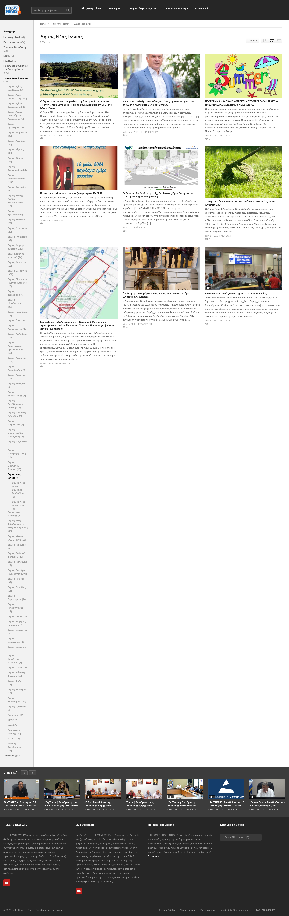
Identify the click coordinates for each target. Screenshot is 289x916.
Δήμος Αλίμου (15, 158)
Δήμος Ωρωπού (17, 706)
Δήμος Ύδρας (16, 667)
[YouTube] (6, 882)
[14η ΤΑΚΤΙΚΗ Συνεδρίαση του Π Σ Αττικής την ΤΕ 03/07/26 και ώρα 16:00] (226, 789)
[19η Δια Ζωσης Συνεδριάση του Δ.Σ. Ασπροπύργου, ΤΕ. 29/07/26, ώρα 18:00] (267, 789)
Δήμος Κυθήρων (17, 383)
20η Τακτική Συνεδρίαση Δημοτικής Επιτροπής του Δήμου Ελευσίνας (182, 804)
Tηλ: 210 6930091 (266, 910)
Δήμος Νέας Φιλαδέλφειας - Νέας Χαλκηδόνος (18, 524)
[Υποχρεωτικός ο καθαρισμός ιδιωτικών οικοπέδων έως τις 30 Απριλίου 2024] (243, 172)
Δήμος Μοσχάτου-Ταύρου (14, 466)
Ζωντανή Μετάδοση (174, 8)
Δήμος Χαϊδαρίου (17, 689)
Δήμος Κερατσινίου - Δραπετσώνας (16, 346)
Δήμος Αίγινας (16, 149)
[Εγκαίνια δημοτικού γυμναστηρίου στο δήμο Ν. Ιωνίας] (243, 268)
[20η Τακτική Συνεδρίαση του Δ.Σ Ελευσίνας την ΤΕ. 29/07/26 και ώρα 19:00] (62, 789)
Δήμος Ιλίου (15, 320)
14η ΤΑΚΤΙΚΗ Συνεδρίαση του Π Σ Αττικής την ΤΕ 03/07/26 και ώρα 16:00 (226, 804)
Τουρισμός (9, 755)
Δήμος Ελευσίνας (17, 270)
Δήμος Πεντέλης (17, 587)
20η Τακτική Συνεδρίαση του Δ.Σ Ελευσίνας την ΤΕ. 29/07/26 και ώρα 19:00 (61, 804)
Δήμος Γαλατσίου (17, 228)
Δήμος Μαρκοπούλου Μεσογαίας (16, 433)
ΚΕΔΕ (11, 720)
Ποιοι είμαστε (115, 8)
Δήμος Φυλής (15, 681)
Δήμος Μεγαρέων (17, 441)
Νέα (5, 55)
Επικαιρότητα (11, 42)
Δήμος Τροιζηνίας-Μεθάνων (14, 659)
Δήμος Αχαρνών (17, 187)
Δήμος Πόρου (16, 616)
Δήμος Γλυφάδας (17, 236)
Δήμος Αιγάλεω (16, 141)
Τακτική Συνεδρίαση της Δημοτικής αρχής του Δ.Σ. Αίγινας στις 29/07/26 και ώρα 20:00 (143, 804)
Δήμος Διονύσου (17, 262)
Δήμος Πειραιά (16, 578)
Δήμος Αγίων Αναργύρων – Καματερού (15, 115)
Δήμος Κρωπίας (17, 375)
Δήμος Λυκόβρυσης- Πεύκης (15, 404)
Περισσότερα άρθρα (141, 8)
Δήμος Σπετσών (17, 647)
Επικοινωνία (202, 8)
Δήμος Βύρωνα (16, 219)
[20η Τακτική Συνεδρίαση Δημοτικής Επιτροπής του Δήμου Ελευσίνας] (185, 789)
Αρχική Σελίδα (92, 8)
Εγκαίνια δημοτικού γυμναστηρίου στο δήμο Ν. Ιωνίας (236, 293)
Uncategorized (12, 37)
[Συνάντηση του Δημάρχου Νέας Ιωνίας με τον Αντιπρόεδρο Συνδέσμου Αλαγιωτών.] (161, 268)
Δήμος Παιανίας (17, 544)
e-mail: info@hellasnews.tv (235, 910)
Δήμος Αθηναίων (17, 132)
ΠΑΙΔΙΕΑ (8, 60)
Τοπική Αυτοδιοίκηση (15, 78)
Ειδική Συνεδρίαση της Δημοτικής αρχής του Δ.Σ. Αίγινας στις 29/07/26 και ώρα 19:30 (102, 804)
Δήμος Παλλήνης (17, 561)
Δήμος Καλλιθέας (17, 334)
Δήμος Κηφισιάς (17, 358)
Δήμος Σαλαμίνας (17, 630)
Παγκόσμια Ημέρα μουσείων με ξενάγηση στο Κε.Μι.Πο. (72, 193)
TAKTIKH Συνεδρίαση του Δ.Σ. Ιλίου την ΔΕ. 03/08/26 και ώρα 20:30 (21, 804)
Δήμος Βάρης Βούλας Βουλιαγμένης (15, 199)
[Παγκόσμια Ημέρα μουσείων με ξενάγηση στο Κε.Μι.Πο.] (79, 168)
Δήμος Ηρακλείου (18, 312)
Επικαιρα (13, 715)
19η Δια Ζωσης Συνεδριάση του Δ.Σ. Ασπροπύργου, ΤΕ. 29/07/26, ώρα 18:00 (267, 804)
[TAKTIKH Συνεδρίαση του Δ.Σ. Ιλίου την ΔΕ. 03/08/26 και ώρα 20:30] (21, 789)
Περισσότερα (154, 856)
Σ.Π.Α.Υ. (12, 738)
